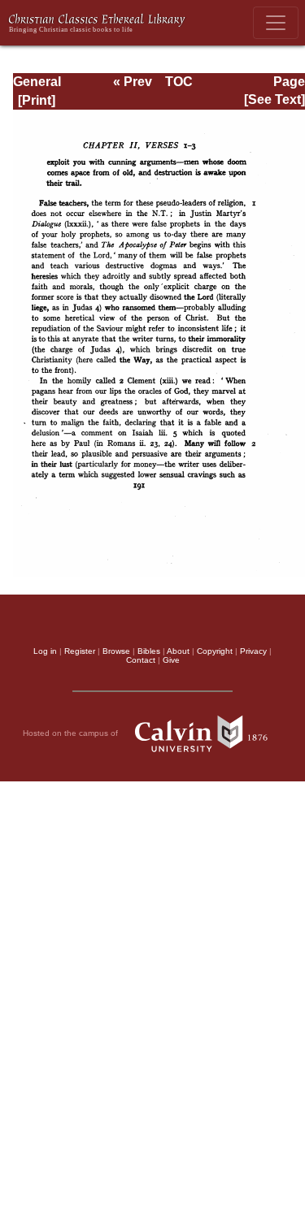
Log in (45, 651)
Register (79, 651)
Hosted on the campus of (71, 733)
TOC (179, 82)
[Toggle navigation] (275, 22)
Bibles (148, 651)
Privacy (253, 651)
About (178, 651)
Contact (140, 659)
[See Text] (274, 99)
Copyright (215, 651)
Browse (116, 651)
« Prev (132, 82)
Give (171, 659)
